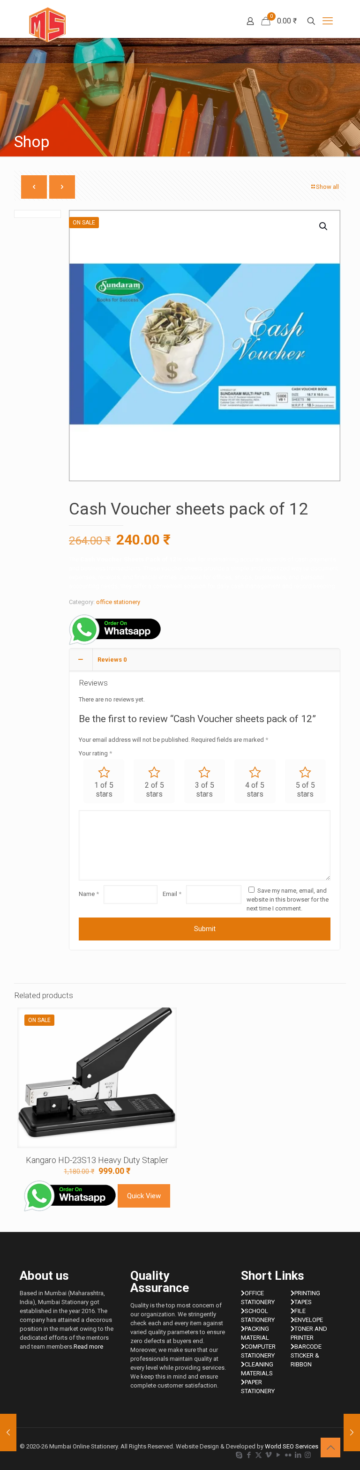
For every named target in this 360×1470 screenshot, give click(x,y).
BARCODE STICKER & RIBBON (306, 1355)
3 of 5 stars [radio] (204, 789)
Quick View (144, 1196)
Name (89, 893)
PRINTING (307, 1293)
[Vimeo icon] (268, 1455)
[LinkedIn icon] (297, 1455)
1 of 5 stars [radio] (103, 789)
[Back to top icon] (330, 1447)
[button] (324, 226)
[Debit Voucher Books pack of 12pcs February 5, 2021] (8, 1432)
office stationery (118, 601)
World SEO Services (291, 1446)
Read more (88, 1346)
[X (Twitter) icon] (258, 1455)
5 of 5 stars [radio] (305, 789)
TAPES (303, 1302)
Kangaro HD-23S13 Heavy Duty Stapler (97, 1160)
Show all (327, 186)
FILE (300, 1310)
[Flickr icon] (288, 1455)
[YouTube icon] (278, 1455)
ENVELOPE (308, 1319)
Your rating (95, 753)
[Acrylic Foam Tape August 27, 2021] (352, 1432)
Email (172, 893)
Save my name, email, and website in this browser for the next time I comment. (288, 899)
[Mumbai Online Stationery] (47, 24)
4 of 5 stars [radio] (254, 789)
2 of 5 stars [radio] (154, 789)
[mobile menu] (328, 21)
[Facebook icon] (248, 1455)
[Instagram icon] (307, 1455)
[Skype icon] (238, 1455)
